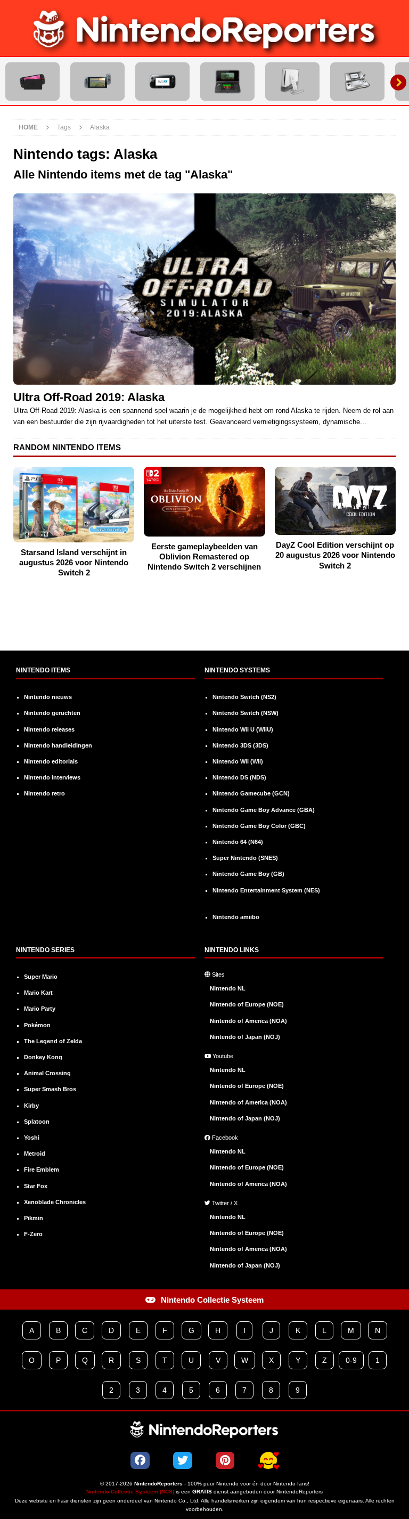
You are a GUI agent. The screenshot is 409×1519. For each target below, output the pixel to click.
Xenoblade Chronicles (55, 1202)
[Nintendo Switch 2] (32, 81)
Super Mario (41, 976)
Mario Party (39, 1008)
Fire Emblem (41, 1169)
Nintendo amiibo (235, 917)
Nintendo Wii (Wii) (237, 761)
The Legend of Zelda (53, 1041)
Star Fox (35, 1186)
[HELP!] (268, 1461)
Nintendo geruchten (52, 713)
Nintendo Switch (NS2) (244, 697)
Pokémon (37, 1025)
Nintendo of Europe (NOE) (247, 1004)
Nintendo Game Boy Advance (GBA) (263, 810)
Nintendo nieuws (48, 697)
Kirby (31, 1105)
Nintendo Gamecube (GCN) (251, 793)
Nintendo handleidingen (58, 745)
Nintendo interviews (52, 777)
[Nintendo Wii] (292, 81)
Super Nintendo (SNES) (245, 858)
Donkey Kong (43, 1057)
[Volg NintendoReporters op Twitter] (182, 1460)
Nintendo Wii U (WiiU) (242, 729)
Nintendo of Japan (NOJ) (245, 1037)
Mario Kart (38, 992)
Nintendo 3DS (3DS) (240, 745)
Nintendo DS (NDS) (239, 777)
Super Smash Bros (50, 1089)
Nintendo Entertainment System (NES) (266, 890)
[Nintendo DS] (357, 81)
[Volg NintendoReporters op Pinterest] (225, 1460)
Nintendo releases (49, 729)
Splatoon (37, 1121)
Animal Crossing (47, 1073)
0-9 (351, 1360)
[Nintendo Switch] (97, 81)
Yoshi (31, 1137)
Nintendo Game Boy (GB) (248, 874)
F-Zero (33, 1234)
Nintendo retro (44, 793)
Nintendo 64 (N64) (237, 842)
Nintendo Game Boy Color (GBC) (259, 826)
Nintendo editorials (51, 761)
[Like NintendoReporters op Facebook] (140, 1460)
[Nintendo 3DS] (227, 81)
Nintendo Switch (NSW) (245, 713)
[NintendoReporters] (204, 48)
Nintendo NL (228, 988)
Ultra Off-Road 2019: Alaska (89, 397)
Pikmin (33, 1218)
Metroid (34, 1153)
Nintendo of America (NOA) (248, 1021)
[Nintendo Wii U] (162, 81)
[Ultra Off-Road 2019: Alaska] (204, 289)
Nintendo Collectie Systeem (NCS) (130, 1491)
